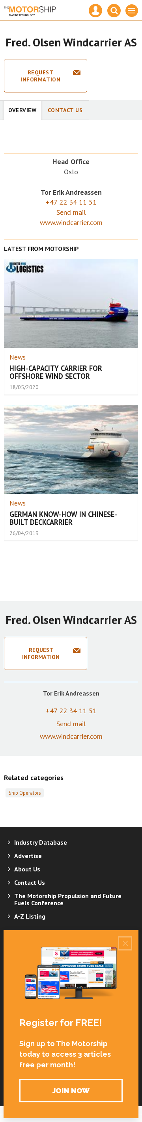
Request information (40, 76)
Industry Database (40, 842)
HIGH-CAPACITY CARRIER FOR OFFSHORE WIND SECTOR (55, 372)
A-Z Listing (29, 916)
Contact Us (65, 110)
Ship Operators (25, 793)
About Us (27, 869)
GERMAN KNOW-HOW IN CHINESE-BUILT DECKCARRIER (63, 518)
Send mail (71, 212)
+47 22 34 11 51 (71, 202)
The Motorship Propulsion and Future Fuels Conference (67, 899)
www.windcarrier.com (71, 222)
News (17, 357)
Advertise (28, 856)
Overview (22, 110)
